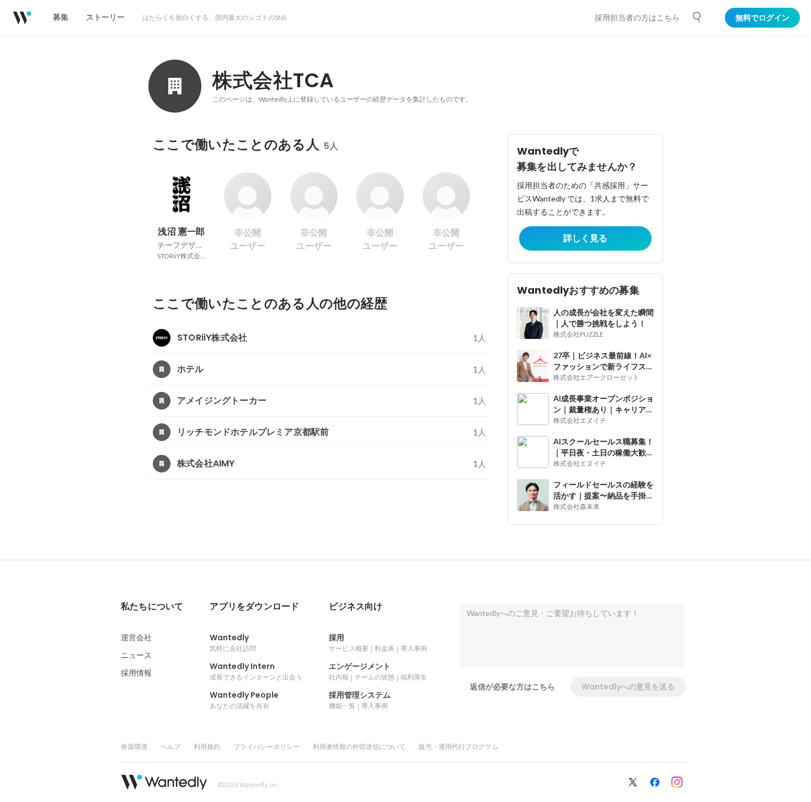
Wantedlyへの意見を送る (628, 686)
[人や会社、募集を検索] (697, 17)
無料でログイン (762, 17)
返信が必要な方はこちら (512, 686)
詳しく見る (585, 238)
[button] (152, 606)
